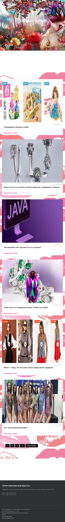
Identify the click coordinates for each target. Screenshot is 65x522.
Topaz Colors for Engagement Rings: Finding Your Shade (26, 307)
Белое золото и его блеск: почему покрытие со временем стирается (32, 187)
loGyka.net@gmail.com (8, 518)
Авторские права (7, 516)
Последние (31, 445)
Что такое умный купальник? (16, 428)
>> (22, 445)
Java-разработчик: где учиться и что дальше (22, 247)
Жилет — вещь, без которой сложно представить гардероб (28, 368)
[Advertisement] (32, 61)
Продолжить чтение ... (11, 133)
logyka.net (9, 509)
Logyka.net (5, 489)
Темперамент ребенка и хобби (16, 127)
